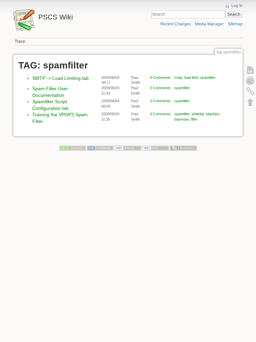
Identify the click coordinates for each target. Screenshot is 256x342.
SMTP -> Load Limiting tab (60, 78)
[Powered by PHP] (100, 148)
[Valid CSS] (155, 148)
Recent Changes (175, 24)
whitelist (198, 114)
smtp (178, 77)
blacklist (212, 114)
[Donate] (72, 148)
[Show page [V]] (250, 69)
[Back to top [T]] (250, 102)
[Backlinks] (250, 91)
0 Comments (160, 77)
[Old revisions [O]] (250, 80)
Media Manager (209, 24)
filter (194, 119)
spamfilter (208, 77)
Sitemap (235, 24)
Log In (237, 5)
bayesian (181, 119)
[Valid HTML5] (128, 148)
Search (233, 14)
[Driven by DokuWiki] (183, 148)
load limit (191, 77)
